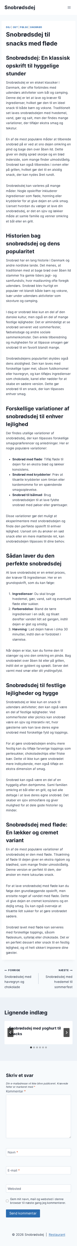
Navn (13, 1152)
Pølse (24, 27)
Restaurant (57, 1234)
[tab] (31, 1047)
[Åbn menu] (69, 7)
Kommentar (16, 1091)
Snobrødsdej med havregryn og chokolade (17, 979)
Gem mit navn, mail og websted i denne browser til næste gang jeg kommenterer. (38, 1201)
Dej (8, 27)
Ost (15, 27)
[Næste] (67, 1032)
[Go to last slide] (10, 1032)
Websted (14, 1188)
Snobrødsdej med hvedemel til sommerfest (59, 979)
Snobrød (36, 27)
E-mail (14, 1170)
